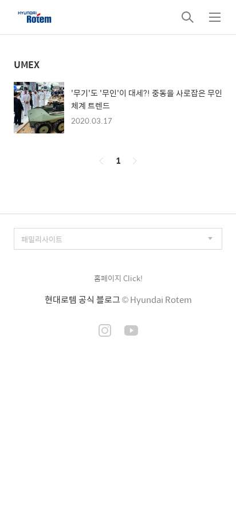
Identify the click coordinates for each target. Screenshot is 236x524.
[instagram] (105, 331)
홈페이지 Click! (118, 278)
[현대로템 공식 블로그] (35, 17)
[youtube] (131, 331)
